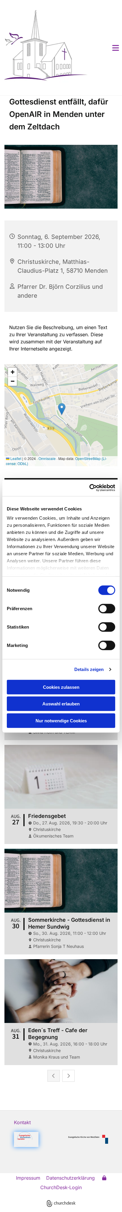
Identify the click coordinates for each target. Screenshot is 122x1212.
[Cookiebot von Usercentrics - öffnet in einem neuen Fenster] (89, 488)
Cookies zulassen (61, 686)
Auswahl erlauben (61, 703)
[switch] (106, 608)
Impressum (28, 1178)
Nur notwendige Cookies (61, 720)
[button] (107, 48)
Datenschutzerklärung (70, 1178)
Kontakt (22, 1122)
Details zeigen (89, 669)
